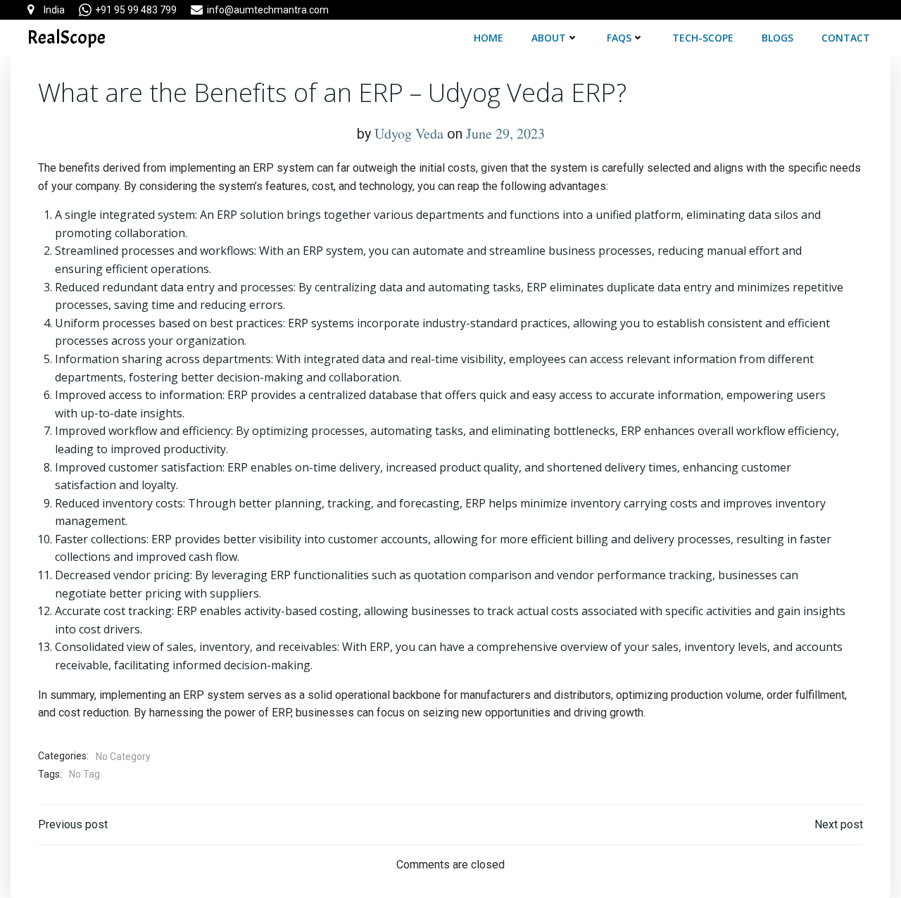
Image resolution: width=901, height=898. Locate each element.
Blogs (777, 37)
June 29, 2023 (505, 133)
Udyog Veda (408, 133)
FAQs (619, 37)
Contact (845, 37)
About (548, 37)
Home (488, 37)
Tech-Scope (702, 37)
